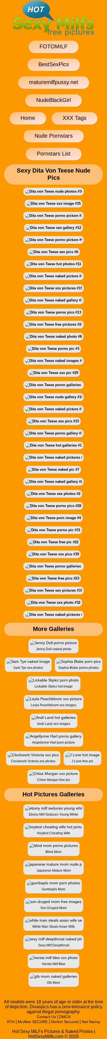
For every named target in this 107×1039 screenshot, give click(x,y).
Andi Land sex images (53, 724)
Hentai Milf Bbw (53, 964)
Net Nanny (91, 1021)
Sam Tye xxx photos (28, 668)
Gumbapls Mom (53, 889)
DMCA (65, 1017)
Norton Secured (64, 1021)
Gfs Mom (53, 983)
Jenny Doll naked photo (53, 649)
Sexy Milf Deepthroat (53, 945)
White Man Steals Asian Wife (53, 927)
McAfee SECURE (33, 1021)
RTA (11, 1021)
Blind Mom (53, 852)
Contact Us (46, 1017)
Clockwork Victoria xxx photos (33, 761)
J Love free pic (82, 761)
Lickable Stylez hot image (54, 686)
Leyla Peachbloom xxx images (53, 705)
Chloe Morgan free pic (53, 780)
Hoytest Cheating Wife (53, 833)
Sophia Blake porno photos (78, 668)
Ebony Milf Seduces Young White (53, 814)
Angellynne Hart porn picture (53, 742)
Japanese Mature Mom (53, 870)
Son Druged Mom (53, 908)
